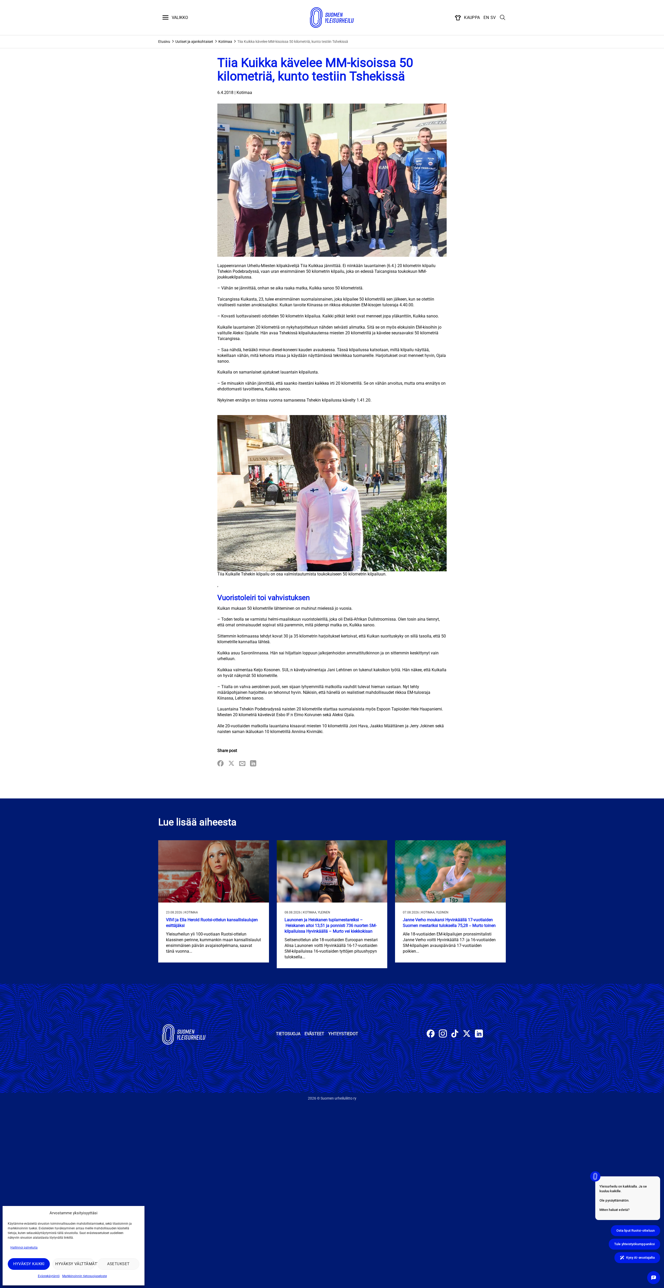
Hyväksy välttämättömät (74, 1264)
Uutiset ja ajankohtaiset (194, 41)
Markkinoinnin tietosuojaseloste (84, 1276)
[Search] (503, 17)
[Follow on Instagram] (443, 1034)
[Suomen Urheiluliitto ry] (332, 18)
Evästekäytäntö (49, 1276)
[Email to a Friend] (242, 763)
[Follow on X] (467, 1034)
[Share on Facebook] (220, 763)
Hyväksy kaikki (29, 1264)
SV (493, 17)
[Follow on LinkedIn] (479, 1034)
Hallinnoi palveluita (24, 1247)
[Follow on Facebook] (431, 1034)
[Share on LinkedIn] (253, 763)
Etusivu (164, 41)
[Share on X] (231, 763)
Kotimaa (225, 41)
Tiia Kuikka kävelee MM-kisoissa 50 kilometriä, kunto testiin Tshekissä (292, 41)
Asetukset (118, 1264)
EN (486, 17)
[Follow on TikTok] (455, 1034)
